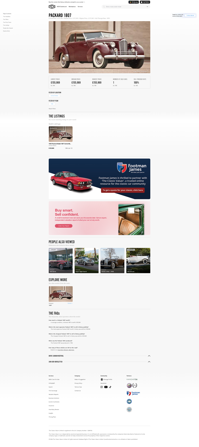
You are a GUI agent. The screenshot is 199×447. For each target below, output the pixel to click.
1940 (52, 104)
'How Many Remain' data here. (65, 350)
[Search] (104, 7)
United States (54, 95)
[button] (72, 6)
